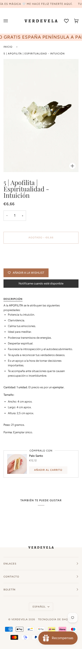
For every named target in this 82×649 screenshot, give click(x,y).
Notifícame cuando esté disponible (41, 283)
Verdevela (19, 619)
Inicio (7, 46)
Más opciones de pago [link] (18, 264)
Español (40, 606)
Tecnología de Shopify (56, 619)
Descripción (13, 298)
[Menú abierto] (8, 21)
